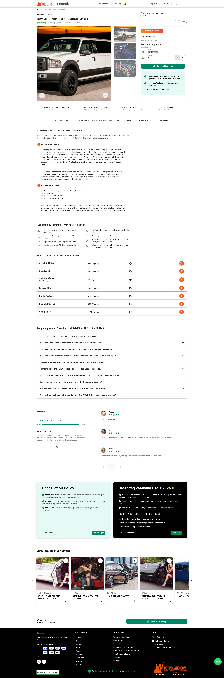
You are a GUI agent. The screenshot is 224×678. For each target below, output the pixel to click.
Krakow (78, 637)
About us (116, 657)
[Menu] (184, 4)
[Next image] (105, 95)
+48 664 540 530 (161, 637)
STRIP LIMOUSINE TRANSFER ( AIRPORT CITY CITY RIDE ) (154, 597)
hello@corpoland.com (163, 641)
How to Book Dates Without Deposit (126, 651)
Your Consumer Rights (121, 654)
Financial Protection (120, 644)
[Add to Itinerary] (65, 560)
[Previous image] (42, 95)
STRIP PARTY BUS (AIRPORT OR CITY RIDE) (85, 597)
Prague (78, 651)
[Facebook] (44, 662)
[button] (142, 52)
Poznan (78, 665)
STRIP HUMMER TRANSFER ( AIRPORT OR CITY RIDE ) (49, 597)
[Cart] (176, 4)
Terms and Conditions (121, 637)
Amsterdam (80, 658)
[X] (39, 662)
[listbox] (125, 63)
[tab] (58, 120)
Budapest (79, 654)
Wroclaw (79, 648)
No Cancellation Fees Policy (123, 647)
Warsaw (79, 644)
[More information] (130, 263)
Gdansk (39, 10)
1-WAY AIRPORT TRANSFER (118, 596)
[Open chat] (218, 661)
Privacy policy (118, 640)
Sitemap (116, 661)
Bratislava (79, 661)
